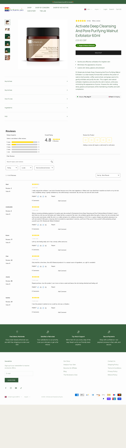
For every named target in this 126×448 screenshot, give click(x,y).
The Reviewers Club (70, 375)
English (97, 9)
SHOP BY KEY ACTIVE (60, 8)
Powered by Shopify (58, 397)
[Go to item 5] (7, 50)
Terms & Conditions (114, 368)
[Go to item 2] (7, 29)
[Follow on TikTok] (21, 388)
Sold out (98, 53)
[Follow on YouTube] (16, 388)
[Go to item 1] (7, 22)
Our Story (66, 361)
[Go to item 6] (7, 57)
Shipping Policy (113, 365)
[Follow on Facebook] (6, 388)
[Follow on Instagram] (11, 388)
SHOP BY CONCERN (42, 8)
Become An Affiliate (70, 368)
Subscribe (11, 380)
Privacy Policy (112, 371)
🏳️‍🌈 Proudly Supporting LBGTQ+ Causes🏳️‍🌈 (63, 2)
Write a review (96, 21)
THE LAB (43, 11)
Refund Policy (112, 375)
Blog (65, 371)
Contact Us (111, 361)
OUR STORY (31, 11)
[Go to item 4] (7, 43)
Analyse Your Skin (69, 365)
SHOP (29, 8)
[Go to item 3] (7, 36)
